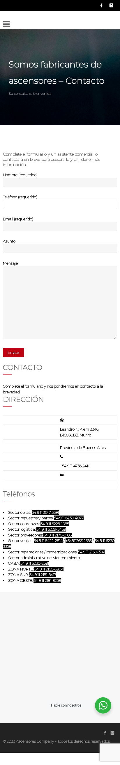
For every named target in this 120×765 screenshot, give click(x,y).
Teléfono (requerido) (20, 197)
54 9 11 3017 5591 (45, 512)
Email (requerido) (18, 219)
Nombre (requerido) (20, 174)
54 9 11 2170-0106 (57, 535)
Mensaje (10, 263)
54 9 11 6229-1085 (54, 523)
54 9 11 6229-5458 (51, 529)
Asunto (9, 241)
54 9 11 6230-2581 (34, 563)
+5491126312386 (79, 540)
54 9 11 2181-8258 (47, 580)
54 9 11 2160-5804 (48, 569)
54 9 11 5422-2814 (48, 540)
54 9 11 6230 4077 (69, 518)
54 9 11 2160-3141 (91, 552)
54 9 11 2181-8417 (42, 574)
